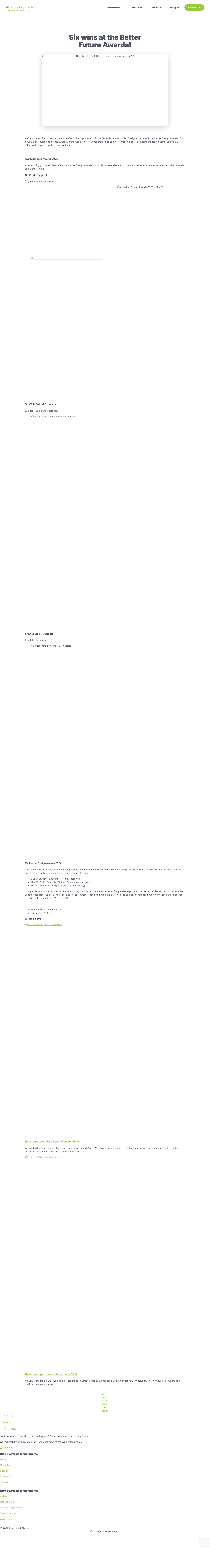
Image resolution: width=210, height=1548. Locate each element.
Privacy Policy (9, 1429)
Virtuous (4, 1496)
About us (7, 1422)
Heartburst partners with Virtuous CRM (51, 1374)
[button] (115, 7)
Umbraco (5, 1482)
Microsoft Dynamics (11, 1507)
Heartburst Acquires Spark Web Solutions (52, 1141)
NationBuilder (7, 1465)
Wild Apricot (6, 1519)
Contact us (8, 1415)
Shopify (4, 1470)
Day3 (85, 1436)
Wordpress (6, 1476)
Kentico (4, 1459)
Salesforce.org (8, 1513)
